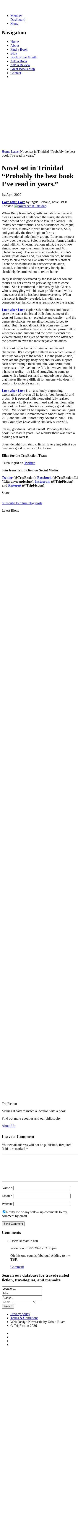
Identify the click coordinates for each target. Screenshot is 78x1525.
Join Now (8, 144)
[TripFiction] (23, 8)
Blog (13, 53)
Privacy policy (20, 1314)
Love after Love (13, 310)
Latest (15, 151)
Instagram (42, 481)
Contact (15, 73)
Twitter (7, 477)
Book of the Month (23, 57)
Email (7, 1196)
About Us (8, 1126)
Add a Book (18, 61)
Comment (17, 1267)
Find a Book (19, 49)
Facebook (44, 477)
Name (7, 1188)
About (14, 45)
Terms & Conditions (24, 1318)
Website (7, 1204)
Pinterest (14, 485)
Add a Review (20, 65)
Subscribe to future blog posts (22, 503)
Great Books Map (22, 69)
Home (14, 41)
